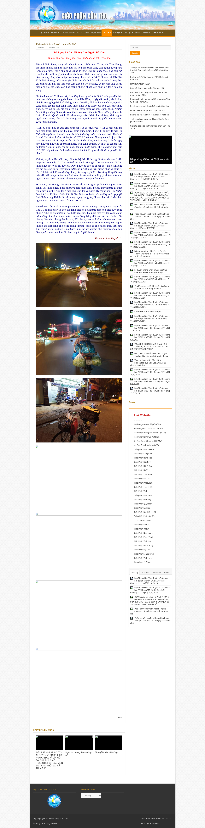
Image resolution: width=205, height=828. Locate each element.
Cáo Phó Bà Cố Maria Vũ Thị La (147, 311)
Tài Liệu (128, 33)
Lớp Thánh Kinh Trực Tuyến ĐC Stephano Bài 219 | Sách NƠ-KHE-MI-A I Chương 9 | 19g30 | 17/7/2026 (150, 263)
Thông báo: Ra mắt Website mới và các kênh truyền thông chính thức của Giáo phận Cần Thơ (149, 70)
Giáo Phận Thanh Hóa (143, 487)
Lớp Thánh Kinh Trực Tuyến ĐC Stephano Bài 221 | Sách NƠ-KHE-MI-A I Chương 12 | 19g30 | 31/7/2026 (150, 235)
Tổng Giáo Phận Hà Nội (144, 449)
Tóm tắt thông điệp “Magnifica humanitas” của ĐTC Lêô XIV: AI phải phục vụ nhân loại (148, 362)
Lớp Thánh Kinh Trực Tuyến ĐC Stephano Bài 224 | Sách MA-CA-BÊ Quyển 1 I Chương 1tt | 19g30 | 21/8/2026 (150, 176)
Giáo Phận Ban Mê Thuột (145, 512)
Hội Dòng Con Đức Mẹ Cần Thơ (147, 424)
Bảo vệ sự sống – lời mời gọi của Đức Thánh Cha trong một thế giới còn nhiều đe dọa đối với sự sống (149, 253)
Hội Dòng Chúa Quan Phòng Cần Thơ (150, 433)
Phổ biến (145, 572)
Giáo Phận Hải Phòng (143, 466)
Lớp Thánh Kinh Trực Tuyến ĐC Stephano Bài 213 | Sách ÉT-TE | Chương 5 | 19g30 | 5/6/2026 (150, 337)
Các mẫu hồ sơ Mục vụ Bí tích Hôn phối (147, 88)
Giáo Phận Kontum (142, 508)
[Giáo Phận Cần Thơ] (102, 15)
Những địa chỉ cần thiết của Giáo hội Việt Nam (149, 115)
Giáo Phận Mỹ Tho (142, 550)
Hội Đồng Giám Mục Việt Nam (147, 437)
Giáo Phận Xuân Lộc (143, 541)
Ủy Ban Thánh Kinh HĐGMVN (146, 445)
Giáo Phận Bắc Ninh (142, 462)
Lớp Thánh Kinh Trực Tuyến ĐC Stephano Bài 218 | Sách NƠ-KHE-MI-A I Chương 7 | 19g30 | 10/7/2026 (150, 279)
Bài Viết (106, 33)
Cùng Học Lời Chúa (142, 562)
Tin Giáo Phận (67, 33)
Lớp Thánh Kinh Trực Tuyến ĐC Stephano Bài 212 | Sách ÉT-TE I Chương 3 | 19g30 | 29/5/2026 (150, 372)
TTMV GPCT (157, 33)
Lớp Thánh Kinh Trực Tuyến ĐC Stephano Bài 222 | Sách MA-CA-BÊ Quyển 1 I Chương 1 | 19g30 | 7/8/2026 (150, 225)
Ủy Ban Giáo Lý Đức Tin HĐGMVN (148, 441)
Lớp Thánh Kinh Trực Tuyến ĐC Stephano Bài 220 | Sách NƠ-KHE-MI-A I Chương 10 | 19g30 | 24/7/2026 (150, 244)
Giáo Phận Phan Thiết (143, 537)
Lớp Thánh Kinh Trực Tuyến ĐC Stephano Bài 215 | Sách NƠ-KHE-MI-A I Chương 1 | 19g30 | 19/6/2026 (150, 318)
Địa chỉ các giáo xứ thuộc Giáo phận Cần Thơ (149, 106)
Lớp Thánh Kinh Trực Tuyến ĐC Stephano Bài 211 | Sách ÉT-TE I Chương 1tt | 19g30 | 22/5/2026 (150, 381)
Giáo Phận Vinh (140, 491)
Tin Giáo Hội (82, 33)
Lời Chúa (43, 33)
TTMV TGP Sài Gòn (142, 520)
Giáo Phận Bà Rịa (141, 525)
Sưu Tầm (116, 33)
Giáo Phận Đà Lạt (141, 529)
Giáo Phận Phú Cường (143, 545)
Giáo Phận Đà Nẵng (142, 499)
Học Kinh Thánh (141, 33)
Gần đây (134, 572)
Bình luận (157, 572)
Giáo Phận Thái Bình (143, 474)
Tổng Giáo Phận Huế (143, 495)
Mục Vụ (54, 33)
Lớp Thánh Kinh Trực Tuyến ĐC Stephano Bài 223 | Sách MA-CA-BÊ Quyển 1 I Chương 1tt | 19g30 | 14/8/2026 (150, 186)
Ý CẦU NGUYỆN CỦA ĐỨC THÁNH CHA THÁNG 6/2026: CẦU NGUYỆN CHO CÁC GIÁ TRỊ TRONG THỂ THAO (149, 346)
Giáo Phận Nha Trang (143, 533)
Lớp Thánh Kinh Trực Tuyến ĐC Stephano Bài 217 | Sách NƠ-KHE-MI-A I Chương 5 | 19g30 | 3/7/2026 (150, 295)
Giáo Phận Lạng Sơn (143, 454)
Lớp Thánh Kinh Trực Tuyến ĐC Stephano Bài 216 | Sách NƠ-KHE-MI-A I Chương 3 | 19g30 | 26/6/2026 (150, 304)
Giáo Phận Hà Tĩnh (142, 470)
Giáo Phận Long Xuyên (144, 554)
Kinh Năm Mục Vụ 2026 (140, 84)
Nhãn (166, 572)
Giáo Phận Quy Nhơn (143, 504)
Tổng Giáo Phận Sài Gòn (144, 516)
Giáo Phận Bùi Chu (142, 479)
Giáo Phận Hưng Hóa (143, 458)
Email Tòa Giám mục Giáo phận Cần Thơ (147, 110)
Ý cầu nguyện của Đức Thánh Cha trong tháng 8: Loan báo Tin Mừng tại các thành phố (150, 216)
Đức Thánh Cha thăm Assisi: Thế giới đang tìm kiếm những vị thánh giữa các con (149, 207)
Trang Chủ (34, 32)
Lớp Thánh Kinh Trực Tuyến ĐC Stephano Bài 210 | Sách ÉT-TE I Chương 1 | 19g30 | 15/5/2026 (150, 390)
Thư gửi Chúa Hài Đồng (106, 752)
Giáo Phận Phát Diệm (143, 483)
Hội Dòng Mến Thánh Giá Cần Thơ (148, 428)
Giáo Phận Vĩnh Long (143, 558)
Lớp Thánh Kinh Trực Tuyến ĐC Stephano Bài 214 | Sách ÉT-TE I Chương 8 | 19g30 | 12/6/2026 (150, 328)
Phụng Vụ (95, 33)
